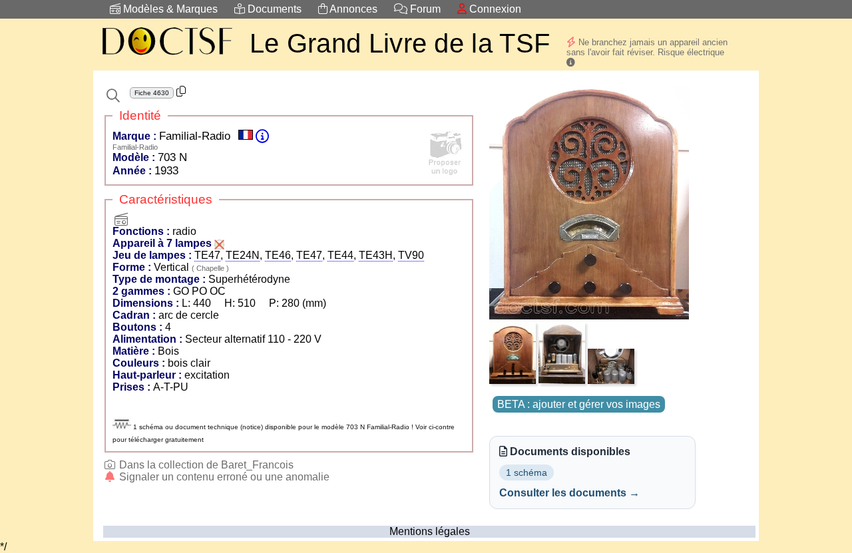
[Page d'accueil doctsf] (166, 57)
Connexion (494, 9)
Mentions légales (429, 531)
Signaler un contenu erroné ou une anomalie (222, 476)
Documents (273, 9)
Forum (424, 9)
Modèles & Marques (169, 9)
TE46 (278, 255)
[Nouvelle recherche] (113, 96)
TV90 (411, 255)
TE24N (243, 255)
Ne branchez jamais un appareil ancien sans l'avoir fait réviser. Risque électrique (647, 47)
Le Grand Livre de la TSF (400, 43)
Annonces (352, 9)
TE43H (376, 255)
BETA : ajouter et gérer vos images (578, 404)
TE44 (340, 255)
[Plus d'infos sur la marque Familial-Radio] (262, 136)
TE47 (207, 255)
